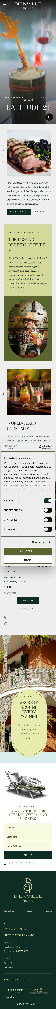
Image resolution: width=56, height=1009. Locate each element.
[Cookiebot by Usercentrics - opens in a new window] (39, 447)
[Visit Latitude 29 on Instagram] (5, 623)
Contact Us (9, 910)
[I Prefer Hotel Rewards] (15, 991)
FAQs (29, 910)
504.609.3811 (10, 592)
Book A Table (28, 600)
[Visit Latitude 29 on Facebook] (5, 616)
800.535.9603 (22, 951)
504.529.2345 (15, 947)
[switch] (48, 510)
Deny (28, 560)
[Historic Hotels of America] (38, 991)
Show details (39, 542)
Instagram (8, 966)
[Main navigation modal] (4, 6)
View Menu (40, 212)
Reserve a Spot (19, 212)
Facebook (8, 963)
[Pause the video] (49, 117)
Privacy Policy (9, 997)
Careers (48, 910)
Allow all (28, 551)
